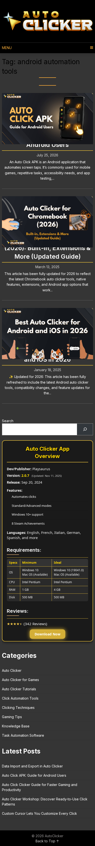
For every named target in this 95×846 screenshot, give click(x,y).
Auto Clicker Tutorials (19, 689)
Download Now (47, 634)
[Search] (85, 429)
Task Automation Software (23, 735)
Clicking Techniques (18, 707)
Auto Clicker (11, 670)
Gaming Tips (12, 717)
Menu (7, 48)
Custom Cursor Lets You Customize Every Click (39, 813)
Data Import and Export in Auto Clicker (32, 766)
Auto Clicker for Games (20, 680)
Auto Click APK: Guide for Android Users (34, 775)
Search (7, 421)
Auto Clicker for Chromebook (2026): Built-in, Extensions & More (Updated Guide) (47, 248)
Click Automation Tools (20, 698)
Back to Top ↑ (47, 841)
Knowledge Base (15, 726)
